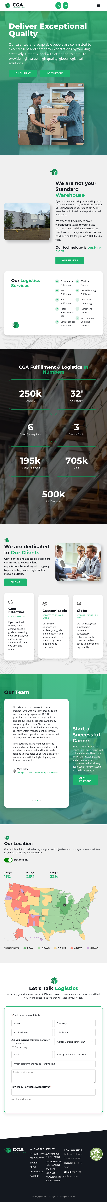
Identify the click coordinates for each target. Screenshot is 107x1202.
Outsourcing (21, 1047)
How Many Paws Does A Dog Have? (31, 1086)
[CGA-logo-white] (15, 1148)
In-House (19, 1043)
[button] (32, 800)
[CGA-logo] (14, 4)
